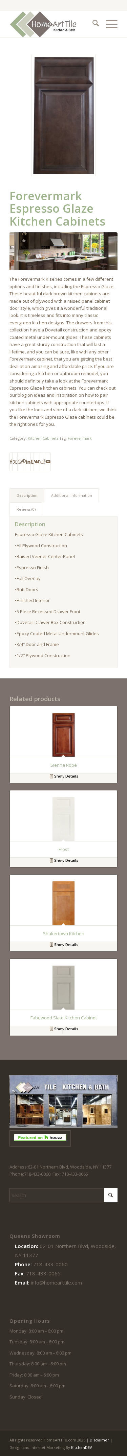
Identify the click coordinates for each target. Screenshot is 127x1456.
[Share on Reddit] (43, 461)
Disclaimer (99, 1439)
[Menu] (108, 24)
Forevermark (80, 438)
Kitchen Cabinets (43, 438)
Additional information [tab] (71, 495)
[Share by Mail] (48, 461)
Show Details (65, 776)
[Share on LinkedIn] (28, 461)
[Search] (92, 24)
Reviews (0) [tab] (26, 509)
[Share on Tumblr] (32, 461)
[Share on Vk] (37, 461)
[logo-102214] (52, 24)
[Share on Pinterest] (24, 461)
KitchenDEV (81, 1447)
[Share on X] (15, 461)
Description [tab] (27, 495)
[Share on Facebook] (11, 461)
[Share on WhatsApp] (20, 461)
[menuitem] (92, 24)
